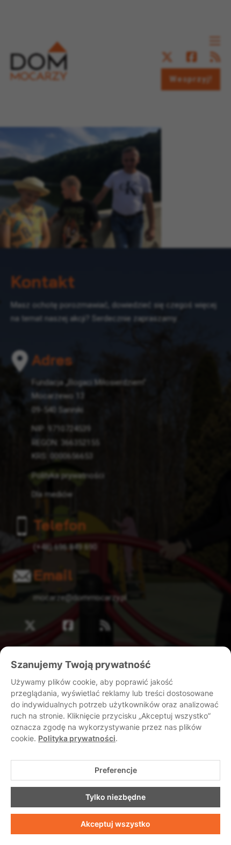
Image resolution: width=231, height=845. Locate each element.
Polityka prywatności (77, 738)
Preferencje (116, 770)
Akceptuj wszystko (115, 823)
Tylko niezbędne (115, 796)
